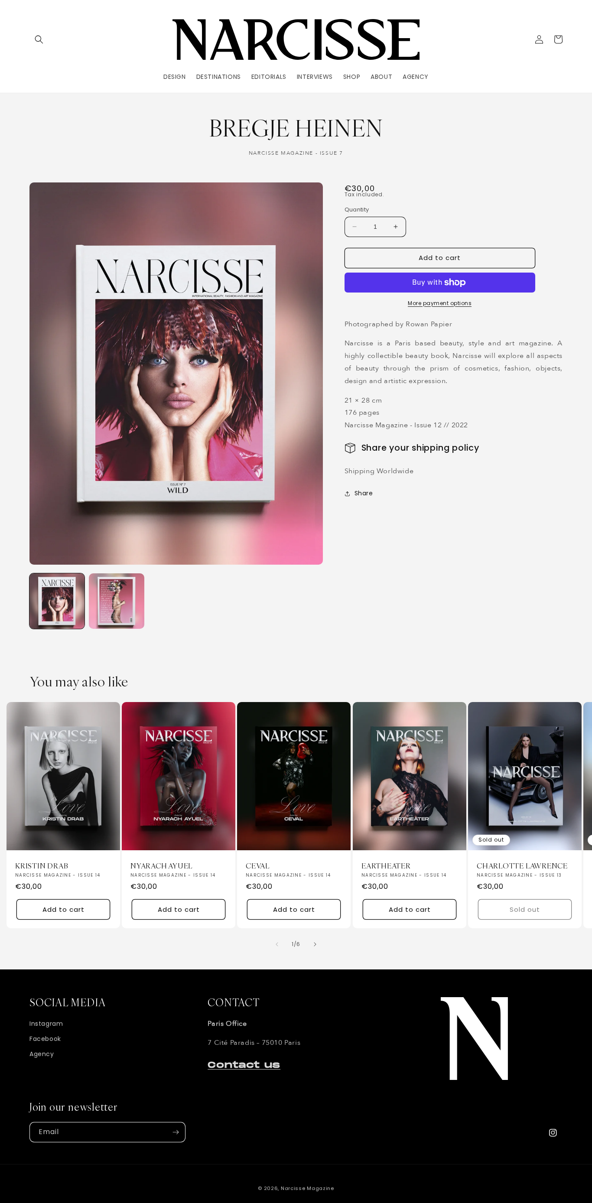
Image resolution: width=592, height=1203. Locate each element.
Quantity (357, 209)
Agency (41, 1054)
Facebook (45, 1038)
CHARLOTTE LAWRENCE (522, 866)
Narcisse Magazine (307, 1188)
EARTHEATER (386, 866)
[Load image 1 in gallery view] (57, 600)
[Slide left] (276, 944)
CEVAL (258, 866)
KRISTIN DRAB (41, 866)
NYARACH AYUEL (161, 866)
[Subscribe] (175, 1132)
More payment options (440, 303)
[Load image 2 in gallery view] (116, 600)
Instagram (46, 1023)
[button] (39, 39)
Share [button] (364, 493)
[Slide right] (315, 944)
